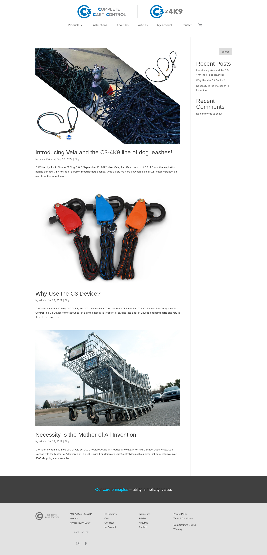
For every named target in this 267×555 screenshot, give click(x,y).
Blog (77, 159)
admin (42, 300)
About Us (123, 25)
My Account (164, 25)
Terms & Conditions (183, 518)
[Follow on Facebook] (85, 543)
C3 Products (110, 514)
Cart (106, 518)
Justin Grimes (47, 159)
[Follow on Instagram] (77, 543)
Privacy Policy (180, 514)
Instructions (99, 25)
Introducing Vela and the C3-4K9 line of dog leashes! (103, 152)
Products (73, 25)
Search (225, 51)
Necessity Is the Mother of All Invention (85, 434)
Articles (143, 25)
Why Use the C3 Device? (68, 293)
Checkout (109, 523)
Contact (186, 25)
